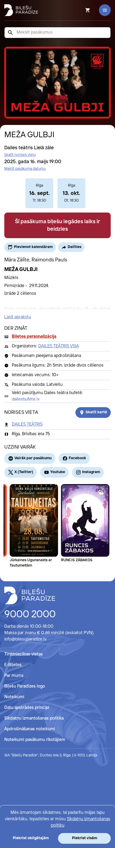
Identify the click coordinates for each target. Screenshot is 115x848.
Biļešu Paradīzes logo (24, 686)
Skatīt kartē (96, 412)
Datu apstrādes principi (26, 708)
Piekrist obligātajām (31, 838)
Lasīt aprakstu (17, 317)
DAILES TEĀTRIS (27, 424)
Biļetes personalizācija (34, 337)
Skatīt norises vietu (20, 155)
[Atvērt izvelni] (105, 10)
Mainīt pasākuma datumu (25, 169)
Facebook (77, 458)
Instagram (91, 472)
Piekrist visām (84, 838)
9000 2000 (30, 614)
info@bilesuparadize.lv (25, 639)
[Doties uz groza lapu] (80, 10)
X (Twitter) (23, 472)
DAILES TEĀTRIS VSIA (58, 346)
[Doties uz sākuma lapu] (21, 10)
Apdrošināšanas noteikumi (29, 729)
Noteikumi (14, 697)
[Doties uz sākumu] (29, 595)
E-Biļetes (13, 665)
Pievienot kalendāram (33, 247)
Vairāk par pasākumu (33, 458)
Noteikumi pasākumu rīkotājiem (34, 740)
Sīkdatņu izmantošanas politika (34, 718)
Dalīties (74, 247)
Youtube (57, 472)
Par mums (14, 676)
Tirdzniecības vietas (23, 654)
